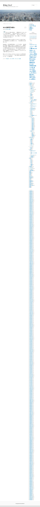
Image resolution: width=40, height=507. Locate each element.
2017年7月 (30, 304)
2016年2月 (30, 322)
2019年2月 (30, 284)
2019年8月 (30, 278)
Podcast (30, 30)
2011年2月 (30, 384)
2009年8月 (30, 403)
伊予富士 (31, 52)
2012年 (33, 120)
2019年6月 (30, 280)
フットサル (32, 90)
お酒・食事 (31, 137)
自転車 (31, 88)
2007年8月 (30, 428)
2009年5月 (30, 406)
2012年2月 (30, 372)
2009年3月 (30, 408)
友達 (30, 173)
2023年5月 (30, 231)
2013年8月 (30, 353)
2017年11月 (31, 300)
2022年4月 (30, 245)
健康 (30, 171)
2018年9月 (30, 290)
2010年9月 (30, 390)
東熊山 (33, 60)
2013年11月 (31, 350)
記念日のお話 (31, 185)
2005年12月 (31, 449)
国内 (31, 147)
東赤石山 (32, 62)
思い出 (30, 175)
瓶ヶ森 (33, 67)
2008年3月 (30, 421)
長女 (31, 160)
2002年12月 (31, 487)
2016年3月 (30, 321)
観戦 (31, 94)
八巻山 (34, 52)
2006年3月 (30, 446)
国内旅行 (30, 166)
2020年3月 (30, 271)
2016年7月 (30, 317)
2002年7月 (30, 492)
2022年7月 (30, 242)
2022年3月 (30, 246)
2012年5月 (30, 369)
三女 (31, 163)
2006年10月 (31, 439)
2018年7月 (30, 292)
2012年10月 (31, 364)
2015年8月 (30, 328)
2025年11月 (31, 200)
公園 (31, 165)
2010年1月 (30, 398)
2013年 (33, 119)
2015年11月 (31, 325)
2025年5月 (30, 206)
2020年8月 (30, 266)
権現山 (33, 64)
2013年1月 (30, 360)
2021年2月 (30, 259)
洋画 (32, 133)
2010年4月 (30, 395)
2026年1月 (30, 198)
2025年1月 (30, 210)
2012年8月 (30, 366)
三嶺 (30, 48)
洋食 (31, 141)
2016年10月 (31, 314)
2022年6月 (30, 243)
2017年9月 (30, 302)
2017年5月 (30, 306)
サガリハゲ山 (34, 44)
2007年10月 (31, 426)
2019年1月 (30, 285)
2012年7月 (30, 367)
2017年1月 (30, 310)
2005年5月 (30, 456)
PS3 (31, 113)
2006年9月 (30, 440)
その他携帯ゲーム (33, 115)
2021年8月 (30, 253)
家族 (30, 158)
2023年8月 (30, 228)
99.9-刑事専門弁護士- (9, 27)
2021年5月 (30, 256)
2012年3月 (30, 371)
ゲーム (30, 102)
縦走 (30, 74)
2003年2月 (30, 485)
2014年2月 (30, 347)
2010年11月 (31, 388)
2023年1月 (30, 235)
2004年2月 (30, 472)
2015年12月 (31, 324)
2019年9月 (30, 277)
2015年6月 (30, 330)
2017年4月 (30, 307)
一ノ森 (34, 46)
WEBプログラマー (33, 150)
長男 (31, 162)
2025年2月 (30, 209)
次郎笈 (31, 65)
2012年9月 (30, 365)
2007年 (33, 125)
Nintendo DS (32, 109)
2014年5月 (30, 344)
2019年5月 (30, 281)
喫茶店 (31, 139)
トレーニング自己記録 (32, 25)
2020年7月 (30, 267)
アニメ (33, 132)
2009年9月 (30, 402)
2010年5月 (30, 394)
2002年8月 (30, 491)
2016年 (13, 58)
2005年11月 (31, 450)
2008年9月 (30, 415)
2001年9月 (30, 498)
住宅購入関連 (31, 170)
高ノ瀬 (30, 79)
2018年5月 (30, 294)
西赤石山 (31, 76)
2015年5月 (30, 331)
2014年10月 (31, 339)
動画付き (30, 172)
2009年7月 (30, 404)
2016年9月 (30, 315)
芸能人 (30, 182)
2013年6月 (30, 355)
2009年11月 (31, 400)
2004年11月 (31, 463)
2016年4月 (30, 320)
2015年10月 (31, 326)
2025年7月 (30, 204)
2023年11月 (31, 225)
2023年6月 (30, 230)
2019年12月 (31, 274)
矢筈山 (33, 69)
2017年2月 (30, 309)
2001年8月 (30, 499)
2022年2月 (30, 247)
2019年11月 (31, 275)
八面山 (30, 54)
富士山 (31, 59)
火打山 (30, 67)
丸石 (36, 48)
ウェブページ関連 (33, 99)
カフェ (31, 145)
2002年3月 (30, 494)
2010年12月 (31, 387)
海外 (31, 148)
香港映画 (33, 135)
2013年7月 (30, 354)
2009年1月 (30, 411)
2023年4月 (30, 232)
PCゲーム (32, 110)
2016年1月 (30, 323)
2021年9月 (30, 252)
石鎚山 (34, 71)
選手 (31, 95)
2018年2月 (30, 297)
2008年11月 (31, 413)
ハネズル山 (31, 46)
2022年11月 (31, 237)
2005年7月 (30, 454)
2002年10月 (31, 489)
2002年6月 (30, 493)
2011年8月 (30, 378)
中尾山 (33, 48)
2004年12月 (31, 462)
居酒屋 (31, 143)
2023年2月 (30, 234)
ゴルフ (31, 92)
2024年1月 (30, 223)
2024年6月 (30, 218)
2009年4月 (30, 407)
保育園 (31, 164)
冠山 (33, 54)
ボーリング (32, 91)
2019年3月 (30, 283)
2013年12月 (31, 349)
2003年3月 (30, 484)
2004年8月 (30, 466)
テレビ (11, 58)
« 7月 (31, 40)
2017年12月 (31, 299)
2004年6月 (30, 468)
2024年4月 (30, 220)
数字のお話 (31, 176)
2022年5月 (30, 244)
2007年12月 (31, 424)
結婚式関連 (31, 181)
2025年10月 (31, 201)
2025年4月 (30, 207)
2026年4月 (30, 195)
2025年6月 (30, 205)
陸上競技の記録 (31, 24)
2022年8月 (30, 241)
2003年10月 (31, 476)
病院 (30, 180)
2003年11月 (31, 475)
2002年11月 (31, 488)
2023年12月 (31, 224)
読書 (30, 186)
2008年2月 (30, 422)
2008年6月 (30, 418)
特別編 (33, 128)
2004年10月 (31, 464)
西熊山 (33, 74)
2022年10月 (31, 238)
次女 (31, 161)
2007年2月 (30, 435)
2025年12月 (31, 199)
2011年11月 (31, 375)
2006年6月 (30, 443)
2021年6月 (30, 255)
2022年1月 (30, 248)
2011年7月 (30, 379)
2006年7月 (30, 442)
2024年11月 (31, 212)
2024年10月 (31, 213)
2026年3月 (30, 196)
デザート (32, 144)
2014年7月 (30, 342)
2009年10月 (31, 401)
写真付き (30, 84)
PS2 (31, 112)
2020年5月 (30, 269)
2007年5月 (30, 431)
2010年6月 (30, 393)
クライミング (32, 89)
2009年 (33, 123)
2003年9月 (30, 477)
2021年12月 (31, 249)
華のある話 (31, 183)
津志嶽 (34, 65)
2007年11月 (31, 425)
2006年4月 (30, 445)
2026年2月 (30, 197)
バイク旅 (30, 169)
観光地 (30, 184)
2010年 (33, 122)
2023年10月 (31, 226)
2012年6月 (30, 368)
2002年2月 (30, 495)
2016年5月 (30, 319)
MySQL (32, 97)
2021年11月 (31, 250)
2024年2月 (30, 222)
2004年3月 (30, 471)
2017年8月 (30, 303)
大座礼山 (35, 55)
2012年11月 (31, 363)
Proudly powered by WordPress (20, 503)
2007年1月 (30, 436)
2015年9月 (30, 327)
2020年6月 (30, 268)
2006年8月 (30, 441)
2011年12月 (31, 374)
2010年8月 (30, 391)
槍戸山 (30, 64)
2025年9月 (30, 202)
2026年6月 (30, 193)
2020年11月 (31, 262)
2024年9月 (30, 214)
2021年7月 (30, 254)
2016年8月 (30, 316)
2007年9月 (30, 427)
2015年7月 (30, 329)
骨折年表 (30, 29)
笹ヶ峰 (32, 72)
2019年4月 (30, 282)
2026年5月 (30, 194)
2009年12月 (31, 399)
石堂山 (30, 71)
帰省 (30, 174)
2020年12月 (31, 261)
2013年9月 (30, 352)
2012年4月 (30, 370)
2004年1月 (30, 473)
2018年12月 (31, 286)
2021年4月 (30, 257)
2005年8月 (30, 453)
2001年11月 (31, 496)
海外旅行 (30, 177)
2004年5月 (30, 469)
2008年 (33, 124)
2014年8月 (30, 341)
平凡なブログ (7, 5)
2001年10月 (31, 497)
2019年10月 (31, 276)
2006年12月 (31, 437)
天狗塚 (31, 57)
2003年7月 (30, 479)
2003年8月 (30, 478)
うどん (31, 138)
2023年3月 (30, 233)
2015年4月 (30, 332)
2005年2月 (30, 460)
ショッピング (31, 168)
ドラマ (15, 58)
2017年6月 (30, 305)
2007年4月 (30, 432)
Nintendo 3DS (33, 108)
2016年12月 (31, 311)
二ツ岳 (34, 50)
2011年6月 (30, 380)
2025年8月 (30, 203)
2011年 (33, 121)
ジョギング (32, 87)
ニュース (30, 146)
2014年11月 (31, 338)
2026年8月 (30, 190)
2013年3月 (30, 358)
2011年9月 (30, 377)
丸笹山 (31, 50)
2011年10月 (31, 376)
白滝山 (30, 69)
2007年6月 (30, 430)
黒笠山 (33, 79)
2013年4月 (30, 357)
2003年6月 (30, 480)
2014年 (33, 118)
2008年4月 (30, 420)
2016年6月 (30, 318)
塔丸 (30, 55)
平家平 (30, 60)
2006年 (33, 126)
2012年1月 (30, 373)
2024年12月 (31, 211)
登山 (31, 86)
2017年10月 (31, 301)
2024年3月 (30, 221)
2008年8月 (30, 416)
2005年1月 (30, 461)
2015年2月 (30, 334)
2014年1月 (30, 348)
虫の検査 (32, 157)
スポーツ (30, 85)
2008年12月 (31, 412)
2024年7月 (30, 217)
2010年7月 (30, 392)
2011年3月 (30, 383)
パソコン (30, 96)
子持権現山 (34, 57)
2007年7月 (30, 429)
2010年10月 (31, 389)
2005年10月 (31, 451)
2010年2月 (30, 397)
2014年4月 (30, 345)
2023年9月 (30, 227)
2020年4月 (30, 270)
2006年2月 (30, 447)
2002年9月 (30, 490)
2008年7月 (30, 417)
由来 (30, 178)
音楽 (30, 187)
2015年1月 (30, 335)
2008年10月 (31, 414)
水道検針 (32, 156)
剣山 (35, 54)
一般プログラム (33, 100)
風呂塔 (34, 77)
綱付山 (35, 72)
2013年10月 (31, 351)
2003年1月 (30, 486)
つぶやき (30, 167)
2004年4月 (30, 470)
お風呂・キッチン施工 (34, 152)
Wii (31, 114)
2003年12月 (31, 474)
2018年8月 (30, 291)
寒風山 (34, 59)
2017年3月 (30, 308)
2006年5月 (30, 444)
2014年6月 (30, 343)
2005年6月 (30, 455)
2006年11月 (31, 438)
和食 (31, 140)
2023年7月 (30, 229)
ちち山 (30, 44)
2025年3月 (30, 208)
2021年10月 (31, 251)
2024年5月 (30, 219)
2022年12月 (31, 236)
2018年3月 (30, 296)
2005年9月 (30, 452)
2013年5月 (30, 356)
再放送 (33, 127)
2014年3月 (30, 346)
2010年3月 (30, 396)
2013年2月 (30, 359)
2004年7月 (30, 467)
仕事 (30, 149)
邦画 (32, 134)
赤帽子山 (31, 77)
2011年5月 (30, 381)
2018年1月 (30, 298)
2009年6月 (30, 405)
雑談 (31, 101)
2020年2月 (30, 272)
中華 (31, 142)
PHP (31, 98)
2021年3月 (30, 258)
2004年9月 (30, 465)
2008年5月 (30, 419)
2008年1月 (30, 423)
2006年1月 (30, 448)
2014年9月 (30, 340)
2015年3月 (30, 333)
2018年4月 (30, 295)
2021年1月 (30, 260)
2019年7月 (30, 279)
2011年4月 (30, 382)
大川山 (32, 55)
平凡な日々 (7, 58)
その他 (33, 136)
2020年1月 (30, 273)
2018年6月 (30, 293)
